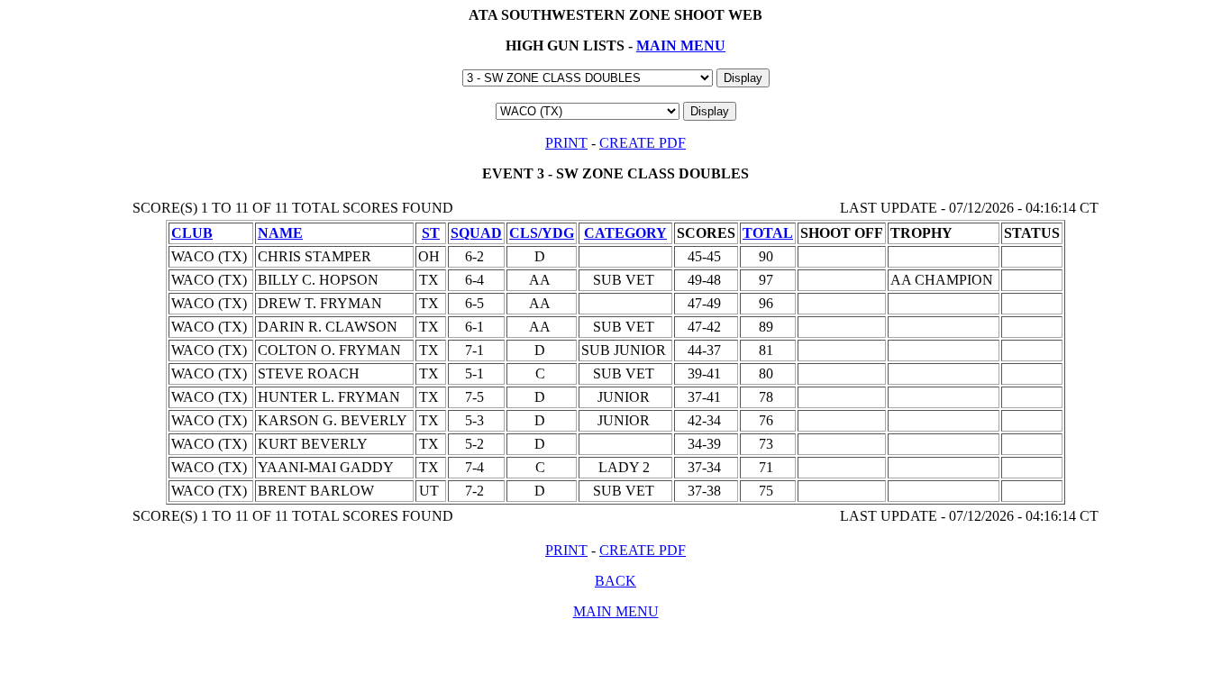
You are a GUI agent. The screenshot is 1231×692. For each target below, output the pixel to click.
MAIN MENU (680, 45)
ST (431, 233)
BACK (615, 580)
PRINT (566, 142)
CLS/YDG (541, 233)
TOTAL (768, 233)
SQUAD (476, 233)
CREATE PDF (642, 142)
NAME (280, 233)
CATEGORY (625, 233)
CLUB (192, 233)
